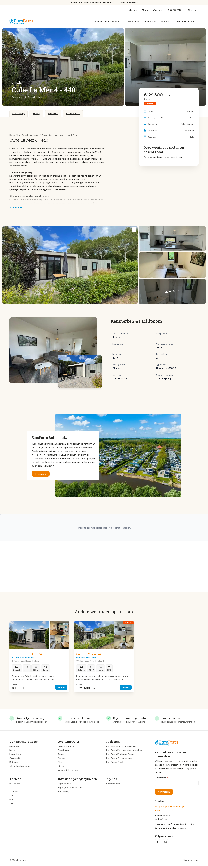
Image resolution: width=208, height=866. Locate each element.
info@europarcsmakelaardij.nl (170, 806)
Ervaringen (63, 750)
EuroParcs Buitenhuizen (79, 447)
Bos (11, 799)
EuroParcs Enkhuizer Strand (120, 754)
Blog (60, 762)
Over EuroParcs (66, 746)
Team (61, 754)
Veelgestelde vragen (68, 770)
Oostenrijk (14, 758)
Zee (11, 803)
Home (12, 135)
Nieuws (61, 766)
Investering (63, 791)
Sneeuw (13, 791)
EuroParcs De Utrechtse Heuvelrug (124, 750)
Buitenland (14, 783)
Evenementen (113, 783)
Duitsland (14, 762)
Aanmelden (164, 791)
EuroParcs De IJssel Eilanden (121, 746)
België (12, 750)
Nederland (14, 746)
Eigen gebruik (65, 783)
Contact (133, 10)
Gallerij (36, 113)
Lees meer (17, 207)
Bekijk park (40, 473)
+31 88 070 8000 (173, 10)
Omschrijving (18, 113)
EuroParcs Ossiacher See (119, 758)
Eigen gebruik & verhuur (70, 787)
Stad (11, 787)
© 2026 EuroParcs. (18, 860)
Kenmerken (53, 113)
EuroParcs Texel (114, 762)
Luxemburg (15, 754)
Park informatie (73, 113)
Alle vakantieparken (19, 766)
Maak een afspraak (152, 10)
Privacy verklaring (191, 860)
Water (12, 795)
